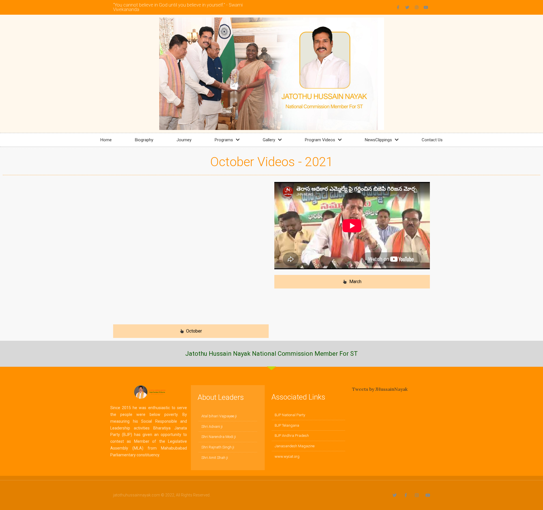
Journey (183, 139)
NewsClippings (378, 139)
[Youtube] (426, 7)
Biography (144, 139)
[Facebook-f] (398, 7)
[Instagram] (417, 7)
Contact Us (432, 139)
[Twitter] (407, 7)
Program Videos (320, 139)
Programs (224, 139)
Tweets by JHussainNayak (380, 389)
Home (106, 139)
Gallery (269, 139)
